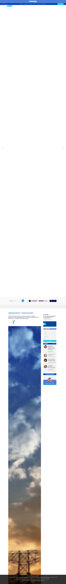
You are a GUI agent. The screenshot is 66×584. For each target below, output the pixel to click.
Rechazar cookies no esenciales (45, 579)
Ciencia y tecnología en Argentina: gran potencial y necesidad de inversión (51, 360)
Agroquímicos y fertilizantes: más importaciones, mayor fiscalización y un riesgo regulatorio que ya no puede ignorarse (51, 347)
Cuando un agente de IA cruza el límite (51, 355)
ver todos (53, 343)
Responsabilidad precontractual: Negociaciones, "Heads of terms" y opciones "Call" (51, 366)
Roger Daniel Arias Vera (49, 383)
